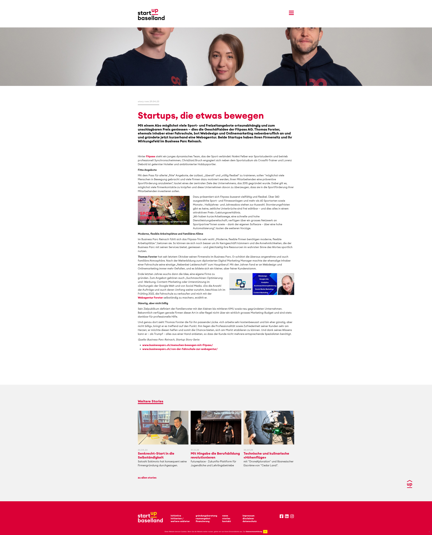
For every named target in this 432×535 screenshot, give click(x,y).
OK (265, 531)
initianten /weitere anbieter (180, 520)
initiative (176, 515)
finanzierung (202, 521)
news (225, 515)
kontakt (226, 521)
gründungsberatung (206, 515)
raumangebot (203, 518)
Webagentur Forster (150, 297)
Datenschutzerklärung (254, 531)
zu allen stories (147, 477)
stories (226, 518)
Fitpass (150, 156)
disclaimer (248, 518)
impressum (248, 515)
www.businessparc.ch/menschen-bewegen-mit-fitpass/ (177, 345)
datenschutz (250, 521)
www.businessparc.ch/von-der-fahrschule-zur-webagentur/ (180, 349)
